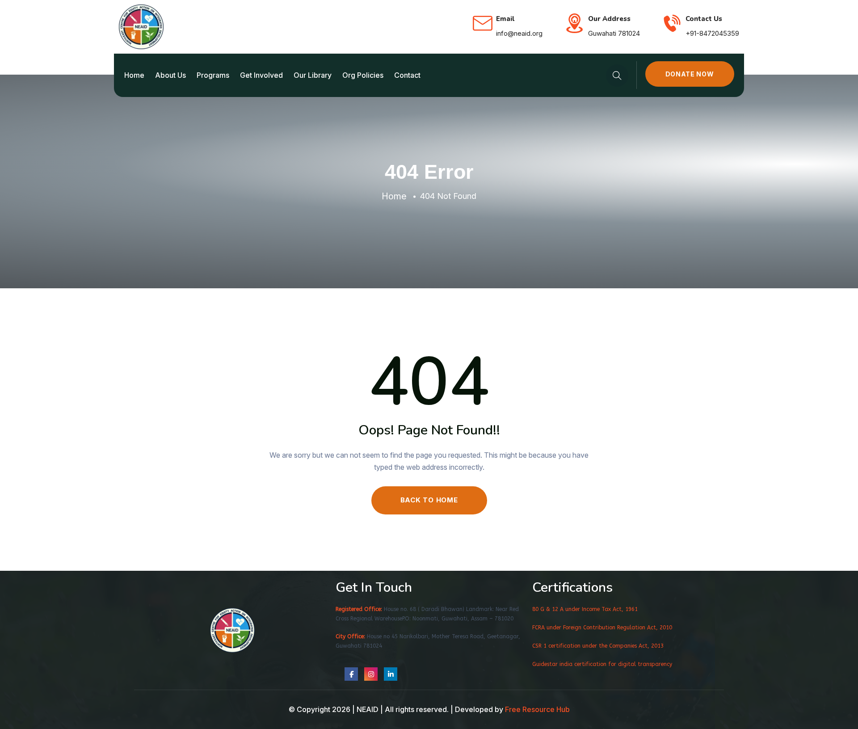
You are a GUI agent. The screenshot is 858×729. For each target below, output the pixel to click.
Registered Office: (359, 609)
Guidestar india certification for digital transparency (602, 664)
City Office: (350, 636)
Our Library (313, 75)
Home (134, 75)
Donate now (689, 74)
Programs (213, 75)
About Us (170, 75)
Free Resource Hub (537, 709)
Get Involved (261, 75)
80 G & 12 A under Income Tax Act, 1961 (585, 609)
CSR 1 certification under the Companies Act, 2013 (598, 646)
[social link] (351, 674)
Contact (407, 75)
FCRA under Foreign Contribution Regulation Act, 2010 (602, 627)
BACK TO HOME (429, 500)
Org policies (362, 75)
